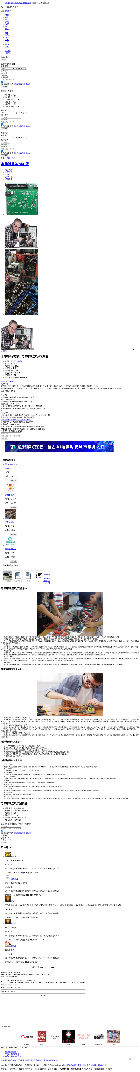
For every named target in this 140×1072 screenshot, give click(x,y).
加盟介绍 (46, 578)
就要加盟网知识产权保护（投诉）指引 (16, 420)
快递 (7, 44)
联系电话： (5, 77)
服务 (7, 29)
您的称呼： (5, 71)
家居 (7, 22)
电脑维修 (8, 581)
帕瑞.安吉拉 (86, 1044)
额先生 (13, 946)
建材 (7, 33)
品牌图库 (8, 179)
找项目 (7, 3)
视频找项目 (26, 3)
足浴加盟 (43, 1039)
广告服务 (45, 1060)
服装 (7, 17)
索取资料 (11, 381)
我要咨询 (4, 381)
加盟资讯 (14, 3)
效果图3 (4, 351)
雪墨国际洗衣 (10, 549)
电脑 (14, 158)
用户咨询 (46, 583)
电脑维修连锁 (10, 1052)
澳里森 (72, 1044)
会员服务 (12, 1060)
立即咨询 (4, 156)
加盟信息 (46, 581)
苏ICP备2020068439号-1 (73, 1065)
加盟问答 (8, 177)
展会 (20, 3)
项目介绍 (8, 170)
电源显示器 (18, 581)
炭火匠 (30, 1044)
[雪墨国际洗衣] (10, 545)
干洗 (7, 42)
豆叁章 (101, 1044)
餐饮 (7, 15)
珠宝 (7, 26)
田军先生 (14, 879)
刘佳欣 (13, 923)
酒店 (7, 37)
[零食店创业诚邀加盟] (10, 518)
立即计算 (4, 129)
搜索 (3, 59)
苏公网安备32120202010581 (95, 1065)
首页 (2, 158)
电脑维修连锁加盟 (12, 1054)
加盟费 (7, 174)
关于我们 (4, 1060)
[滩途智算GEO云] (59, 452)
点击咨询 (13, 480)
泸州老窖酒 (9, 495)
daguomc (8, 468)
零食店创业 (9, 522)
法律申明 (20, 1060)
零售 (7, 47)
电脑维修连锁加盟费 (13, 1056)
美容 (7, 19)
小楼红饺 (56, 1044)
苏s (12, 901)
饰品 (7, 35)
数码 (8, 158)
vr (38, 581)
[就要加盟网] (6, 11)
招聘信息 (28, 1060)
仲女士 (13, 856)
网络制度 (53, 1060)
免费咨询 (46, 574)
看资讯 (7, 53)
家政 (7, 40)
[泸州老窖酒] (10, 492)
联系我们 (37, 1060)
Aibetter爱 (116, 1044)
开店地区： (5, 66)
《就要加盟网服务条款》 (22, 84)
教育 (7, 24)
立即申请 (4, 438)
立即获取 (4, 86)
